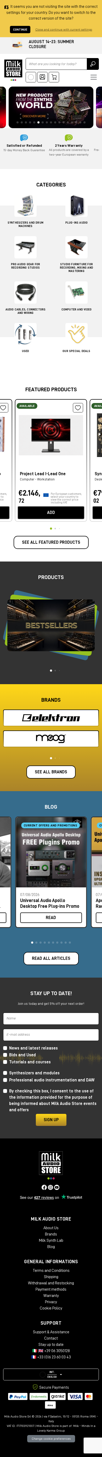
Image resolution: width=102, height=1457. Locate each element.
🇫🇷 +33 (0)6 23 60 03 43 (51, 1357)
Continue (20, 29)
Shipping (51, 1277)
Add (51, 513)
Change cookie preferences (51, 1438)
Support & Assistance (51, 1332)
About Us (51, 1228)
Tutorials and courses (30, 1062)
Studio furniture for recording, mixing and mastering (76, 268)
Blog (51, 1247)
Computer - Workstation (37, 479)
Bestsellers (51, 625)
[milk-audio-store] (13, 70)
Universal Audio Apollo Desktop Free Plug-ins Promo (49, 903)
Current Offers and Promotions (50, 825)
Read (51, 918)
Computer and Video (76, 309)
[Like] (78, 407)
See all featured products (51, 542)
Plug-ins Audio (76, 222)
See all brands (51, 772)
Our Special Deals (76, 351)
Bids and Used (22, 1055)
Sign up (51, 1120)
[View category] (25, 207)
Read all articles (51, 958)
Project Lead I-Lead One (43, 474)
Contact (51, 1338)
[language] (31, 77)
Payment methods (51, 1289)
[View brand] (51, 718)
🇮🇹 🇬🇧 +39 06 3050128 (51, 1351)
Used (25, 351)
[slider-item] (51, 107)
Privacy (51, 1302)
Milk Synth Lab (51, 1240)
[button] (32, 943)
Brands (51, 1234)
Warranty (51, 1296)
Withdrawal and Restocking (51, 1283)
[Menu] (93, 77)
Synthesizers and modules (34, 1073)
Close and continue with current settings (63, 29)
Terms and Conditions (51, 1270)
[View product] (51, 434)
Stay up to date (51, 1344)
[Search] (93, 64)
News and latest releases (33, 1048)
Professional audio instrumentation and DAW (51, 1080)
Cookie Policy (51, 1308)
